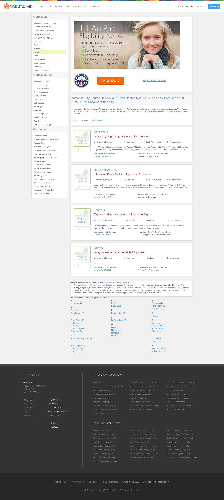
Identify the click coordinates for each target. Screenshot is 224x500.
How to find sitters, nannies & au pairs (181, 382)
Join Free (214, 6)
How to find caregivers (43, 147)
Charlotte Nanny (80, 293)
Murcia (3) (115, 336)
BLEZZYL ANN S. (105, 169)
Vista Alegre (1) (158, 351)
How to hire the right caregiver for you (107, 386)
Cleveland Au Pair (154, 293)
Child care (38, 41)
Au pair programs (41, 161)
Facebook (55, 415)
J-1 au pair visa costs (42, 165)
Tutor (36, 56)
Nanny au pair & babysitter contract (181, 386)
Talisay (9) (156, 338)
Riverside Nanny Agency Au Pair (179, 430)
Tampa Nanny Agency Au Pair (178, 453)
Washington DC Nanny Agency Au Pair (182, 457)
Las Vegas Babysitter (179, 290)
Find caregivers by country (102, 398)
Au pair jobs (38, 107)
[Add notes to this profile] (84, 150)
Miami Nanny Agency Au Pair (141, 442)
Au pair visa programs (43, 172)
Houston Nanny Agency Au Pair (104, 461)
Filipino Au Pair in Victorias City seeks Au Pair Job (123, 174)
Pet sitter (37, 67)
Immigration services (42, 186)
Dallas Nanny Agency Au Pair (103, 449)
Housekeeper (39, 59)
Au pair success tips (100, 413)
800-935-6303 (185, 6)
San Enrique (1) (159, 328)
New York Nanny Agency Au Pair (142, 449)
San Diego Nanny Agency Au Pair (180, 434)
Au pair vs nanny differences (141, 409)
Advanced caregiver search (45, 23)
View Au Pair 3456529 (102, 235)
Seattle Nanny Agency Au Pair (178, 446)
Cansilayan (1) (77, 328)
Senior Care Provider (140, 288)
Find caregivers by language (178, 398)
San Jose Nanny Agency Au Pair (179, 442)
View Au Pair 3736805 (102, 270)
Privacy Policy (78, 481)
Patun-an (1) (157, 303)
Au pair (37, 52)
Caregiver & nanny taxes (44, 179)
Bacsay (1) (75, 310)
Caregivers (40, 16)
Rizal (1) (155, 316)
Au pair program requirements (46, 158)
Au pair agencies (40, 176)
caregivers (100, 282)
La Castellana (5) (119, 320)
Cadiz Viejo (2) (77, 320)
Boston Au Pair (164, 290)
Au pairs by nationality (42, 34)
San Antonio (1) (158, 326)
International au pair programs (104, 394)
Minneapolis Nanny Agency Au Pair (143, 446)
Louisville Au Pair (86, 290)
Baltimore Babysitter (133, 290)
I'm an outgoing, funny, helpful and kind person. (121, 136)
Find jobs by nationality (176, 401)
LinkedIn (54, 423)
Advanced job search (42, 81)
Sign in (200, 6)
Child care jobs (40, 96)
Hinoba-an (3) (77, 351)
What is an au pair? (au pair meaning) (144, 405)
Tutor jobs (38, 110)
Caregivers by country (43, 27)
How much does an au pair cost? (179, 405)
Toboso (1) (156, 341)
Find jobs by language (101, 401)
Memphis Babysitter (149, 290)
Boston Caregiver (95, 293)
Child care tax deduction (43, 183)
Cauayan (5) (76, 331)
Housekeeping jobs (41, 114)
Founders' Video (40, 136)
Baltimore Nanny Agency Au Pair (105, 438)
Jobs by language (41, 92)
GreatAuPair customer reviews (46, 139)
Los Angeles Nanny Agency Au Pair (143, 438)
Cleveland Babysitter (115, 290)
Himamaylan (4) (78, 345)
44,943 (86, 121)
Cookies (92, 481)
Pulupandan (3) (158, 308)
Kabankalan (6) (118, 313)
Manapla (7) (116, 333)
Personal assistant (41, 70)
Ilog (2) (114, 303)
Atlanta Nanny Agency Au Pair (104, 430)
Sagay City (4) (158, 323)
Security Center (40, 143)
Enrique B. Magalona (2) (81, 338)
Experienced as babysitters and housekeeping (121, 214)
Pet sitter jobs (39, 121)
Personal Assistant (116, 288)
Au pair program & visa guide (104, 409)
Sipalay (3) (156, 331)
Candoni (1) (76, 326)
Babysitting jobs (40, 103)
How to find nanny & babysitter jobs (144, 382)
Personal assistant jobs (43, 125)
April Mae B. (102, 132)
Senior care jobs (40, 117)
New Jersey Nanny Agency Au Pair (143, 430)
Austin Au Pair (108, 293)
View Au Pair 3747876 (102, 197)
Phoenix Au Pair (174, 288)
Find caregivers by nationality (141, 401)
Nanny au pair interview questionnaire (145, 386)
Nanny (36, 45)
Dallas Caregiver (121, 293)
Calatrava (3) (76, 323)
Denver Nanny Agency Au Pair (104, 453)
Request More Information (154, 80)
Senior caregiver (40, 63)
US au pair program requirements (143, 390)
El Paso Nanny (100, 290)
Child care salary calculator (140, 394)
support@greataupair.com (58, 411)
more (98, 190)
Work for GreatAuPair (42, 194)
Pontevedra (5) (158, 306)
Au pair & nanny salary (43, 168)
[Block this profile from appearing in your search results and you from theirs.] (89, 150)
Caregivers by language (43, 38)
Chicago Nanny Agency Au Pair (104, 446)
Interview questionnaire (43, 154)
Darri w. (99, 248)
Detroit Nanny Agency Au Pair (104, 457)
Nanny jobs (38, 99)
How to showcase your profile (104, 390)
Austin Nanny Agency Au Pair (103, 434)
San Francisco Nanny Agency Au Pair (181, 438)
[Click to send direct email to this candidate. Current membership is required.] (80, 150)
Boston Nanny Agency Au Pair (104, 442)
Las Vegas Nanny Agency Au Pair (142, 434)
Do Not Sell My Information (156, 481)
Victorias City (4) (159, 348)
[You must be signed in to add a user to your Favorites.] (76, 150)
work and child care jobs (117, 282)
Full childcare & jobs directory (104, 405)
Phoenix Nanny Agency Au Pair (142, 457)
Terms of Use (61, 481)
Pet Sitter (92, 288)
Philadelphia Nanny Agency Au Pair (143, 453)
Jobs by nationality (41, 88)
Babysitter (38, 48)
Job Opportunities (109, 481)
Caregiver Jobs (43, 74)
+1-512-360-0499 (54, 407)
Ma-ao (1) (115, 327)
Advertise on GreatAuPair (44, 190)
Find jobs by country (138, 398)
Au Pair (120, 98)
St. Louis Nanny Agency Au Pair (179, 449)
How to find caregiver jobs (44, 150)
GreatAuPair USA (130, 481)
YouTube (54, 427)
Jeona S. (100, 210)
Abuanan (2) (76, 303)
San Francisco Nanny (137, 293)
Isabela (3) (116, 306)
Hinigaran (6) (76, 348)
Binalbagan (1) (77, 313)
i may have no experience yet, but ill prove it (119, 252)
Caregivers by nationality (44, 30)
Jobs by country (40, 85)
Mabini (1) (115, 330)
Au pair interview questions (178, 409)
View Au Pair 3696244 (102, 157)
